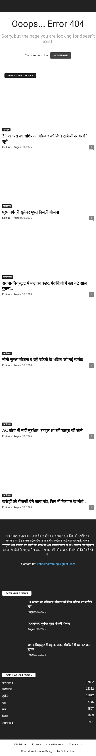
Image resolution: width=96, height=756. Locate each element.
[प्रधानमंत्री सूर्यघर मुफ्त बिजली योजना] (48, 183)
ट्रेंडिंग (5, 696)
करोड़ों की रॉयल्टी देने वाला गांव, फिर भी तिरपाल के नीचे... (44, 501)
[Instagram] (43, 572)
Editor (6, 147)
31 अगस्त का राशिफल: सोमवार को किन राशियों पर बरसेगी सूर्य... (45, 138)
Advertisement (55, 744)
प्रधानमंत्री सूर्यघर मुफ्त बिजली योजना (30, 212)
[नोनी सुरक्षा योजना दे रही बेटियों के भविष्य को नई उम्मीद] (48, 330)
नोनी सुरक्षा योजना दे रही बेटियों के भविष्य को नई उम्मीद (42, 359)
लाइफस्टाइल (8, 722)
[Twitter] (53, 572)
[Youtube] (62, 572)
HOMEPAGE (61, 55)
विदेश (5, 716)
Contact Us (75, 744)
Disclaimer (20, 744)
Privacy (36, 744)
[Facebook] (34, 572)
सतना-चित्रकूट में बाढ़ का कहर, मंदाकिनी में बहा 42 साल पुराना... (44, 285)
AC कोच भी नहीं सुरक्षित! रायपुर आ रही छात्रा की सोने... (43, 430)
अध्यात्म (6, 129)
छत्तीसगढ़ (6, 205)
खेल (4, 709)
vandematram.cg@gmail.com (56, 564)
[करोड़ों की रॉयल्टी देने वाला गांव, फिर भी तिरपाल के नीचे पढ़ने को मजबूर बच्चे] (48, 472)
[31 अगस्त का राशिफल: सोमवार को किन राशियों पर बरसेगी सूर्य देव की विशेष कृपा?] (48, 107)
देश (4, 702)
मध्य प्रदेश (7, 276)
